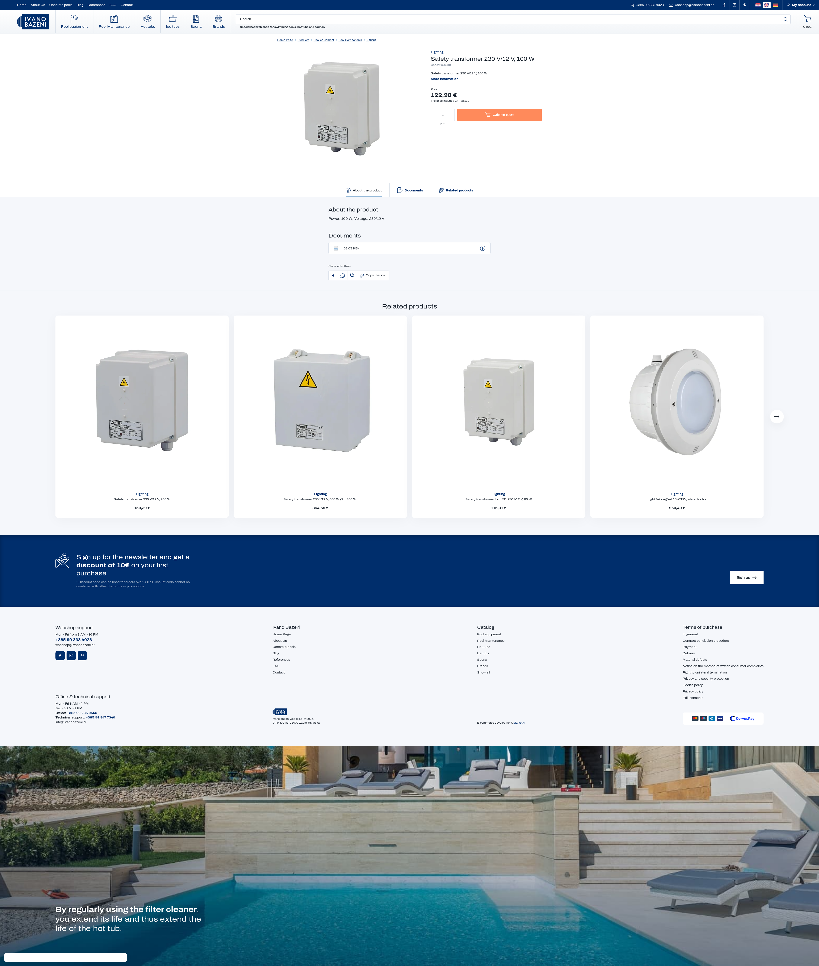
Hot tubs (148, 26)
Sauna (196, 26)
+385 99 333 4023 (650, 5)
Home (21, 5)
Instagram (734, 5)
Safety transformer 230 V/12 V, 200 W (142, 499)
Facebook (724, 5)
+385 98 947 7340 (100, 717)
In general (690, 634)
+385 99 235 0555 (82, 713)
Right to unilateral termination (705, 672)
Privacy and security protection (706, 678)
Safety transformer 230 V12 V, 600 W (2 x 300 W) (320, 499)
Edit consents (693, 698)
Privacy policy (693, 691)
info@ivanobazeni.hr (70, 722)
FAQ (112, 5)
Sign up (743, 577)
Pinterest (745, 5)
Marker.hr (519, 722)
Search (786, 19)
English (767, 5)
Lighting (371, 40)
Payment (690, 647)
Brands (218, 26)
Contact (127, 5)
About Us (38, 5)
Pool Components (350, 40)
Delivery (689, 653)
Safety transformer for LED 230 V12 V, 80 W (498, 499)
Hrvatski (758, 5)
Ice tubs (173, 26)
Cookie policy (693, 685)
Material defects (695, 659)
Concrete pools (60, 5)
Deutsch (775, 5)
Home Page (285, 40)
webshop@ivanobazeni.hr (694, 5)
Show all (483, 672)
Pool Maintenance (114, 26)
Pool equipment (74, 26)
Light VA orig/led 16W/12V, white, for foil (677, 499)
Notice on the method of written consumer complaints (723, 666)
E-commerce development (494, 722)
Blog (80, 5)
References (96, 5)
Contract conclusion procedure (706, 640)
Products (303, 40)
